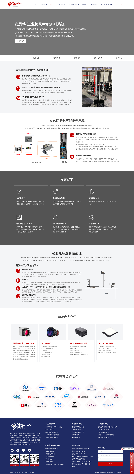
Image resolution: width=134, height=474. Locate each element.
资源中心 (84, 4)
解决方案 (52, 4)
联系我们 (111, 4)
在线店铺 (94, 4)
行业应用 (62, 4)
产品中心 (42, 4)
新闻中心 (104, 4)
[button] (15, 58)
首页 (36, 4)
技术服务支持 (73, 4)
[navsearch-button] (121, 4)
